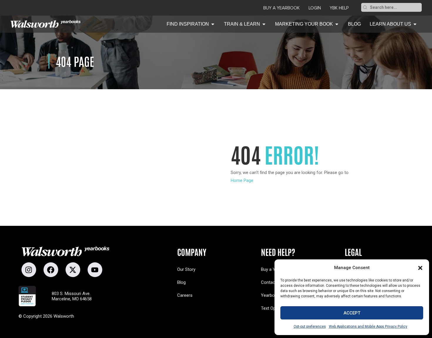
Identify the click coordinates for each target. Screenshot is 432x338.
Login (315, 8)
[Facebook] (50, 269)
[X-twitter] (73, 269)
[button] (420, 268)
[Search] (365, 7)
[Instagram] (28, 269)
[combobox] (395, 7)
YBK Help (339, 8)
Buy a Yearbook (281, 8)
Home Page (242, 180)
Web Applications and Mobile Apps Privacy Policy (368, 326)
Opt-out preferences (310, 326)
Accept (352, 313)
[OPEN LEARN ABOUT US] (415, 24)
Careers (184, 295)
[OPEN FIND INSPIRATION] (212, 24)
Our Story (186, 269)
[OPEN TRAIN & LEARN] (264, 24)
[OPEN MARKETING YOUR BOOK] (336, 24)
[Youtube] (95, 269)
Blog (181, 282)
